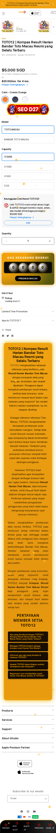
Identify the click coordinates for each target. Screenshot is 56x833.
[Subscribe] (45, 798)
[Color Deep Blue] (15, 99)
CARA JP (50, 828)
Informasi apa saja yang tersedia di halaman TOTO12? (25, 656)
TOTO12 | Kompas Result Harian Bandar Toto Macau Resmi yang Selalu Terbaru (28, 4)
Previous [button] (2, 4)
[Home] (22, 12)
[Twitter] (8, 336)
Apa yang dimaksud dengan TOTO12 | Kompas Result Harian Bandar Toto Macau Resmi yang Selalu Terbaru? (27, 637)
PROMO (6, 828)
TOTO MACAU (12, 129)
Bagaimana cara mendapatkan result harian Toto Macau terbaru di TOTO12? (27, 675)
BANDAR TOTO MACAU (16, 139)
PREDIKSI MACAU (28, 278)
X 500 (7, 176)
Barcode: (21, 55)
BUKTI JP (26, 828)
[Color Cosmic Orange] (5, 99)
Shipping (16, 74)
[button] (3, 13)
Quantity (6, 233)
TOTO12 (15, 365)
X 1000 (7, 166)
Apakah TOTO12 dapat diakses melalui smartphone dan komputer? (27, 665)
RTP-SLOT (15, 828)
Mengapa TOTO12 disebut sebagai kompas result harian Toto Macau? (25, 647)
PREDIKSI (39, 828)
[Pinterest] (13, 336)
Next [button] (53, 4)
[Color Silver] (25, 99)
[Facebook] (4, 336)
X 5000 (8, 156)
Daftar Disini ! (44, 5)
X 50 (6, 185)
